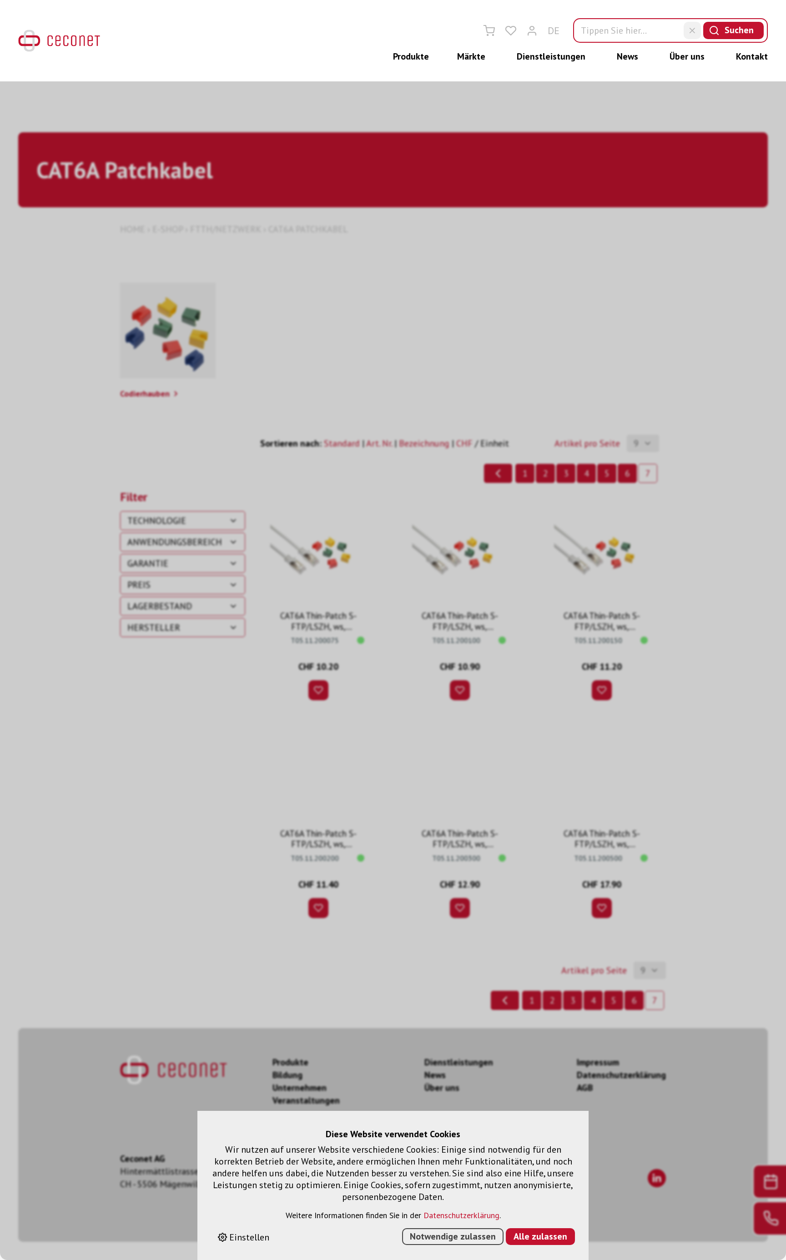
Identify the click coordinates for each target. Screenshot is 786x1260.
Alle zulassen (540, 1236)
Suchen (739, 30)
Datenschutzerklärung (461, 1215)
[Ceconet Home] (59, 41)
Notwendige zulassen (453, 1236)
